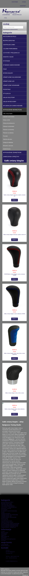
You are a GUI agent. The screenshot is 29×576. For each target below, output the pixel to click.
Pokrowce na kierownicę (8, 129)
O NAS (24, 2)
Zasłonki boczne (6, 149)
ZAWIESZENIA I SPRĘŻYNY (11, 156)
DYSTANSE (6, 61)
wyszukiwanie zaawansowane (10, 29)
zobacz (14, 200)
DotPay (3, 540)
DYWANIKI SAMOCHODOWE (11, 65)
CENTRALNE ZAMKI (9, 44)
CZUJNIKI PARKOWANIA (10, 48)
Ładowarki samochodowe (8, 116)
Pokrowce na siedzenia (8, 132)
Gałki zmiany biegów (7, 113)
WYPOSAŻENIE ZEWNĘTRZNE (12, 152)
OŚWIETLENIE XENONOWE (11, 85)
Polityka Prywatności (8, 539)
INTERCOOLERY (8, 73)
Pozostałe (5, 136)
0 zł (5, 18)
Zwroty (3, 535)
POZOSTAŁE (7, 89)
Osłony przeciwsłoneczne (9, 123)
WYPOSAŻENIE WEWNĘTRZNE (12, 109)
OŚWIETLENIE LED (8, 81)
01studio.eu (25, 575)
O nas (3, 531)
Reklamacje (5, 536)
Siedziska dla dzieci (7, 139)
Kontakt (23, 6)
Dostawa (4, 534)
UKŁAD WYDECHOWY (9, 101)
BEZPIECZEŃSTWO (9, 40)
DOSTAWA (15, 2)
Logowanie (6, 14)
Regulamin (4, 532)
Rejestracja (16, 14)
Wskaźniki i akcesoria (8, 145)
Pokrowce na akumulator (8, 126)
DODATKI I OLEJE (8, 57)
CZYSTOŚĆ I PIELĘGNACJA (11, 52)
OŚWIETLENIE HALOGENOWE (12, 77)
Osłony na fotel (6, 120)
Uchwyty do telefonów (8, 142)
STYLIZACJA (7, 93)
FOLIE (5, 69)
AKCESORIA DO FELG (9, 36)
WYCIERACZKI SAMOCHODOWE (12, 105)
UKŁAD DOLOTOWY (9, 97)
